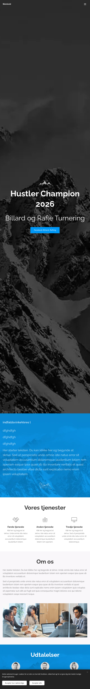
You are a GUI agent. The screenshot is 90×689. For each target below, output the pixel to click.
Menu (85, 4)
